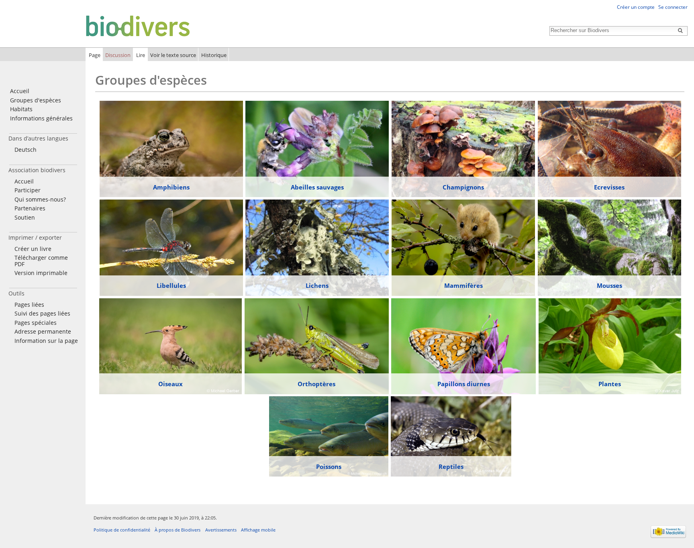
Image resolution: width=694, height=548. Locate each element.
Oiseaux (170, 384)
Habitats (21, 109)
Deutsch (25, 149)
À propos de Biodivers (177, 530)
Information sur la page (46, 340)
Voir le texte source (173, 55)
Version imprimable (40, 273)
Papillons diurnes (463, 384)
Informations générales (41, 118)
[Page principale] (97, 25)
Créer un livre (32, 249)
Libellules (171, 285)
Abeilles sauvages (317, 187)
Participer (27, 190)
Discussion (118, 55)
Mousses (609, 285)
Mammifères (463, 285)
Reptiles (451, 466)
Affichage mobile (258, 530)
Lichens (317, 285)
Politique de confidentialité (122, 530)
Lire (140, 55)
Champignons (463, 187)
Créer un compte (636, 7)
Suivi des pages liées (42, 313)
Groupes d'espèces (35, 100)
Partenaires (29, 208)
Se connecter (673, 7)
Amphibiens (171, 187)
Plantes (609, 384)
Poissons (328, 466)
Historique (214, 55)
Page (94, 55)
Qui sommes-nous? (40, 199)
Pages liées (29, 304)
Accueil (19, 91)
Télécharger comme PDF (41, 261)
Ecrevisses (609, 187)
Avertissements (221, 530)
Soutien (24, 217)
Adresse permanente (42, 331)
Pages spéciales (35, 322)
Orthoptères (316, 384)
